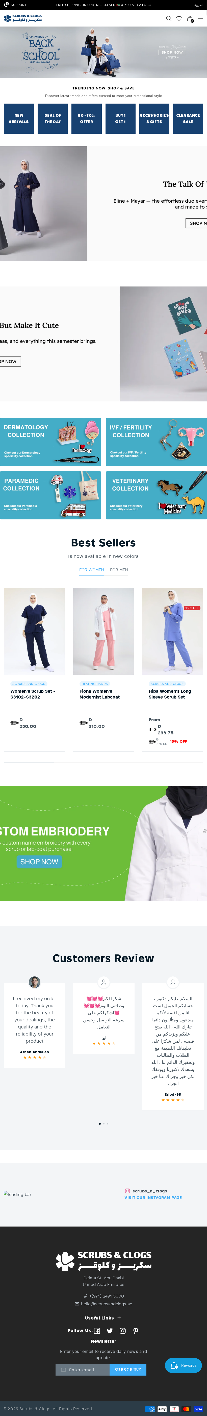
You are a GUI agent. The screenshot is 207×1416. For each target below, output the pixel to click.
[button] (29, 762)
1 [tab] (100, 1124)
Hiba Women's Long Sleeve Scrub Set (170, 694)
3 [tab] (107, 1123)
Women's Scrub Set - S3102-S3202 (33, 694)
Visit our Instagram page (153, 1197)
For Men (119, 569)
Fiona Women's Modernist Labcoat (100, 694)
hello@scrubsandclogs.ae (106, 1304)
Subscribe (128, 1369)
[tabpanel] (34, 1025)
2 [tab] (104, 1123)
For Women (91, 569)
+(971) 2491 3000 (106, 1296)
